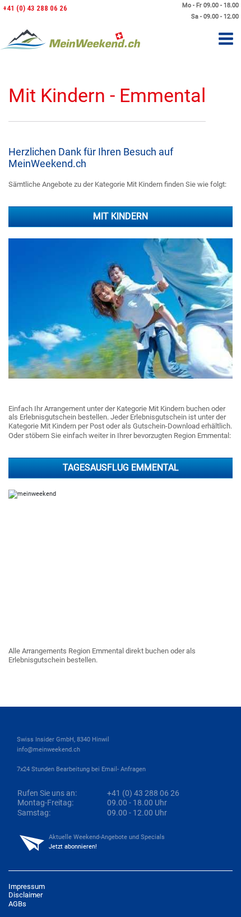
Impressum (26, 886)
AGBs (17, 904)
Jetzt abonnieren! (73, 846)
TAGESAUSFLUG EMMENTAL (121, 468)
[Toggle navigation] (226, 39)
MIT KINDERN (120, 216)
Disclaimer (25, 895)
